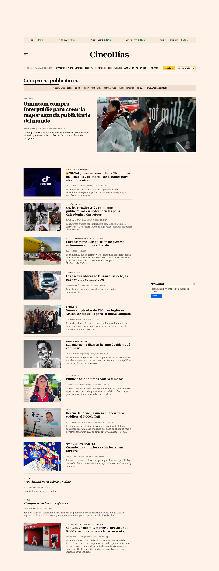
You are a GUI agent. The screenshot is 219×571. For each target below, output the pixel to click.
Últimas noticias (131, 68)
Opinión (143, 68)
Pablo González (72, 186)
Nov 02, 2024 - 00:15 (96, 186)
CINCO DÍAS (70, 320)
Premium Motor (73, 273)
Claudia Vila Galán (74, 220)
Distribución (71, 307)
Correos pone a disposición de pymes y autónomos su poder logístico (95, 244)
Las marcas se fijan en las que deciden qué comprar (98, 346)
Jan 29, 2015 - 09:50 (94, 457)
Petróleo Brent (96, 40)
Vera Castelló (72, 457)
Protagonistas (72, 376)
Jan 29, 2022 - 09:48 (95, 285)
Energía (86, 88)
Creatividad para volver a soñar (47, 482)
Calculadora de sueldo (157, 88)
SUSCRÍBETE (169, 68)
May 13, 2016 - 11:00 (103, 422)
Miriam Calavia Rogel (75, 537)
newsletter (157, 284)
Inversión (130, 88)
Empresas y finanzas (64, 68)
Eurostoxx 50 (131, 40)
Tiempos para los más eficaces (46, 503)
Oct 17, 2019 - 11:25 (91, 320)
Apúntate (156, 296)
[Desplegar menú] (26, 54)
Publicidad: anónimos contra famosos (95, 379)
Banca (121, 88)
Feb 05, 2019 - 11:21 (101, 385)
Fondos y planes (115, 68)
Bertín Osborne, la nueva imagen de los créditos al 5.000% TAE (96, 415)
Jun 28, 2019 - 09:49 (98, 354)
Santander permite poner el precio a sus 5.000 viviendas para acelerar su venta (97, 530)
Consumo (141, 88)
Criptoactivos (110, 88)
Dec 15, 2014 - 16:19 (42, 487)
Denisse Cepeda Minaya (75, 385)
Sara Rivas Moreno (74, 354)
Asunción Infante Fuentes (76, 422)
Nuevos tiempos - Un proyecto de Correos (84, 238)
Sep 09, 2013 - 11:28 (100, 537)
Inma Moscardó (72, 285)
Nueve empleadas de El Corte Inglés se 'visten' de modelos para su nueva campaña (99, 312)
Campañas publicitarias (52, 81)
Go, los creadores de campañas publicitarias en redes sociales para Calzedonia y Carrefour (93, 211)
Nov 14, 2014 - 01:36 (42, 509)
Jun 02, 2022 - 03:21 (76, 251)
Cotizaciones (100, 68)
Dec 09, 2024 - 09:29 (56, 129)
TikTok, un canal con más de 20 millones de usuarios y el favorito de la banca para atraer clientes (98, 177)
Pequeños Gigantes (74, 204)
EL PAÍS (153, 67)
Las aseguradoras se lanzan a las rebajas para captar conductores (97, 278)
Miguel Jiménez (30, 129)
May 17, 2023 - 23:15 (98, 220)
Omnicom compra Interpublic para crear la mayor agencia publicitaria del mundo (57, 112)
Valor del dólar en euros (170, 40)
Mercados (79, 68)
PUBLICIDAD (28, 99)
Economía (89, 68)
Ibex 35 (33, 40)
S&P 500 (63, 40)
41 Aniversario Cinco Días (77, 341)
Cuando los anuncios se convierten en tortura (94, 449)
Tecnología (96, 88)
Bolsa (69, 88)
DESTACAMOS (60, 88)
